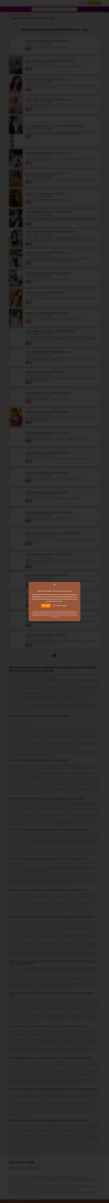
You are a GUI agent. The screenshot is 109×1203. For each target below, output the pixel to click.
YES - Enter (45, 605)
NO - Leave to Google (60, 605)
